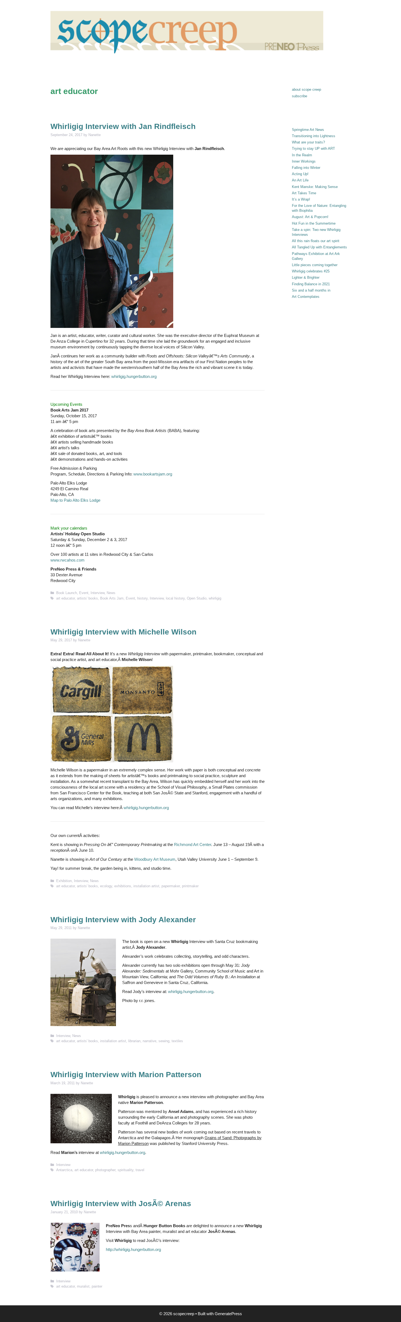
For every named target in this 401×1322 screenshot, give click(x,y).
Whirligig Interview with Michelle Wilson (123, 632)
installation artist (146, 886)
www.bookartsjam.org (152, 474)
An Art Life (300, 180)
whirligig (215, 598)
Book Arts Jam (112, 598)
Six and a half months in (311, 290)
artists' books (87, 598)
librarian (134, 1041)
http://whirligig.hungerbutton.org (133, 1249)
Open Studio (197, 598)
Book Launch (66, 593)
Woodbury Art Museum (154, 859)
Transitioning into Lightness (313, 136)
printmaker (190, 886)
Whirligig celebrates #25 (311, 271)
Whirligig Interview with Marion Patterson (125, 1074)
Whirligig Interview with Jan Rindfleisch (123, 126)
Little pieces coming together (314, 265)
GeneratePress (228, 1313)
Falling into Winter (306, 168)
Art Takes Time (304, 193)
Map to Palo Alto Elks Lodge (75, 500)
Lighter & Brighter (305, 277)
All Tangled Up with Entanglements (319, 247)
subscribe (299, 96)
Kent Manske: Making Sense (315, 187)
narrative (149, 1041)
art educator (65, 598)
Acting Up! (300, 174)
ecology (106, 886)
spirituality (125, 1170)
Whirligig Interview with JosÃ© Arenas (120, 1203)
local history (175, 598)
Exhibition (64, 881)
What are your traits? (308, 142)
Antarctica (64, 1170)
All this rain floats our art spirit (315, 241)
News (111, 593)
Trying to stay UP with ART (313, 148)
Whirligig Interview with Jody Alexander (123, 919)
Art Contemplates (305, 297)
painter (97, 1286)
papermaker (170, 886)
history (142, 598)
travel (140, 1170)
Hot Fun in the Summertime (314, 223)
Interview (97, 593)
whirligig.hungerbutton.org (134, 376)
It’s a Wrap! (301, 199)
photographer (105, 1170)
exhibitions (122, 886)
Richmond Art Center (192, 844)
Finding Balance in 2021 (311, 284)
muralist (83, 1286)
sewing (163, 1041)
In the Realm (302, 155)
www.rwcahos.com (67, 560)
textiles (177, 1041)
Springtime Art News (308, 130)
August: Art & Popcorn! (310, 217)
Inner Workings (304, 161)
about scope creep (306, 89)
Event (83, 593)
